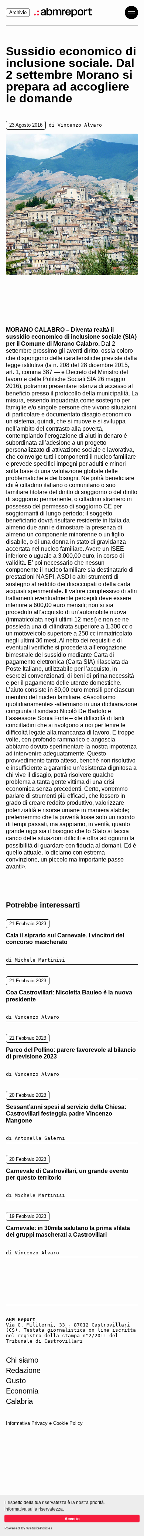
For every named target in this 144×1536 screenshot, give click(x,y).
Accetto (72, 1518)
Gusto (16, 1381)
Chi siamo (22, 1360)
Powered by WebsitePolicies (28, 1528)
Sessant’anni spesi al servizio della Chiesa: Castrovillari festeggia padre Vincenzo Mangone (66, 1114)
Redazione (23, 1370)
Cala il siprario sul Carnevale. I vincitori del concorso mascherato (65, 938)
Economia (22, 1391)
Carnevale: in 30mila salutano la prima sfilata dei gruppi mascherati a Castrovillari (68, 1231)
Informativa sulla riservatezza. (34, 1509)
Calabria (19, 1401)
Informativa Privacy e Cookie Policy (44, 1423)
